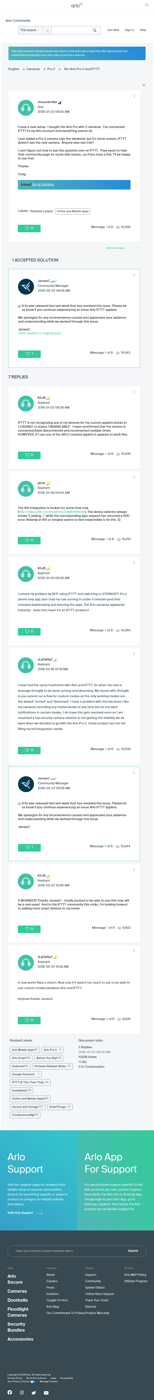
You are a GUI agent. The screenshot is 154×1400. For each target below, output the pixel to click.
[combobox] (76, 30)
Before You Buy (46, 1058)
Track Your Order (97, 1300)
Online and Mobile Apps (73, 211)
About (50, 1275)
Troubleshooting (23, 1115)
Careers (51, 1281)
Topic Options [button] (143, 86)
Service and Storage (25, 1107)
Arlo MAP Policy (135, 1275)
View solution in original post (39, 333)
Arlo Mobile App (22, 1050)
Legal (53, 1378)
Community (93, 1281)
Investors (52, 1294)
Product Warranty (97, 1313)
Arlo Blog (52, 1306)
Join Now (113, 30)
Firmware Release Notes (50, 1066)
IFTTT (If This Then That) (28, 1082)
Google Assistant (23, 1074)
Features (17, 1066)
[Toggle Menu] (146, 4)
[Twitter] (34, 1393)
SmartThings (57, 1107)
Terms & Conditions (36, 1378)
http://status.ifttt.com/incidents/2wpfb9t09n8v (52, 512)
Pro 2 (51, 69)
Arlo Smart (19, 1058)
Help (143, 30)
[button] (134, 96)
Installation (19, 1090)
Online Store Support (99, 1294)
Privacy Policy (15, 1378)
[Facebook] (10, 1392)
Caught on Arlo (57, 1300)
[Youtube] (46, 1393)
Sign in (129, 30)
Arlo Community (18, 20)
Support (90, 1275)
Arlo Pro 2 (50, 1050)
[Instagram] (22, 1393)
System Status (95, 1287)
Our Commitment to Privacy (65, 1313)
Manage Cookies (48, 1382)
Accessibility (66, 1378)
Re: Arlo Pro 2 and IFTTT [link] (82, 69)
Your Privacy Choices (18, 1382)
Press (50, 1287)
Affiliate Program (135, 1281)
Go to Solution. (43, 184)
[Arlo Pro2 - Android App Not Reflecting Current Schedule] (136, 248)
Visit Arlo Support (20, 1213)
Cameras (33, 69)
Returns (90, 1306)
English (13, 69)
